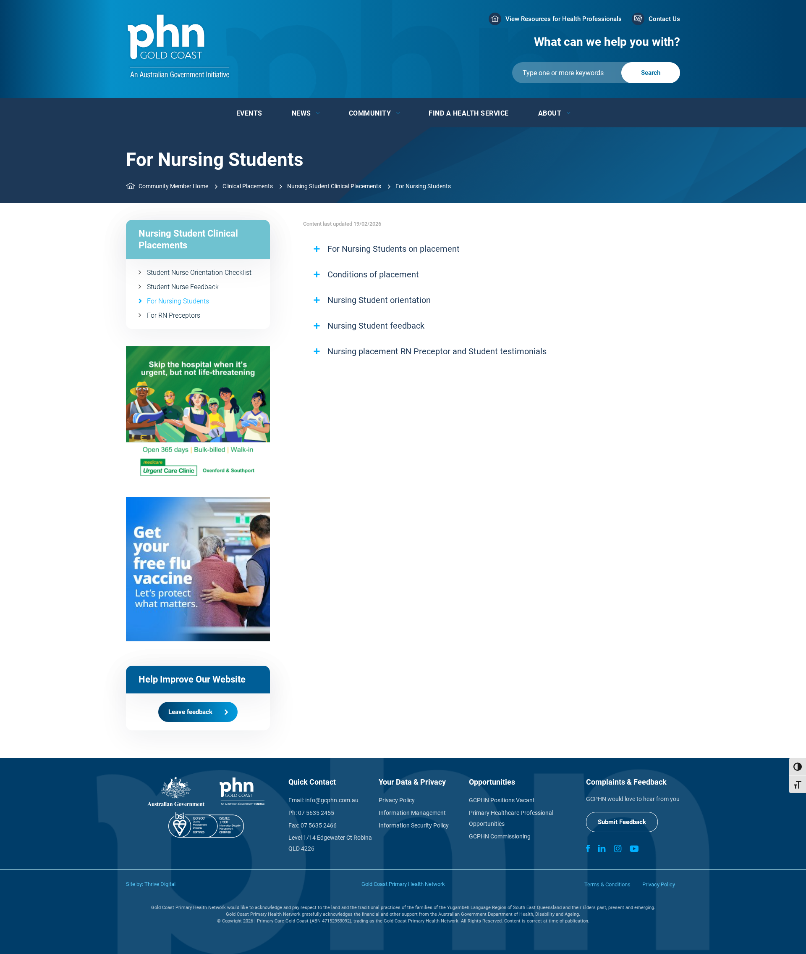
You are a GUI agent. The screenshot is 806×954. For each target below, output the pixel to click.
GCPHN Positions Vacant (502, 800)
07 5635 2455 (316, 812)
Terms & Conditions (607, 884)
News (301, 113)
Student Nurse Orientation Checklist (199, 273)
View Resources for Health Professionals (563, 19)
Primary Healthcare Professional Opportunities (511, 818)
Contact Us (664, 19)
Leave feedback (190, 712)
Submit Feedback (622, 822)
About (550, 113)
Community (370, 113)
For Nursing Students (178, 301)
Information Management (412, 812)
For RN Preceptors (173, 315)
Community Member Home (173, 186)
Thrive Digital (159, 884)
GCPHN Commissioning (500, 836)
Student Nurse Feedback (183, 287)
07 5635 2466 (319, 825)
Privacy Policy (397, 800)
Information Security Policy (414, 825)
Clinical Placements (247, 186)
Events (249, 113)
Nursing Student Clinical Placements (334, 186)
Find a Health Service (469, 113)
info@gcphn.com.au (332, 800)
